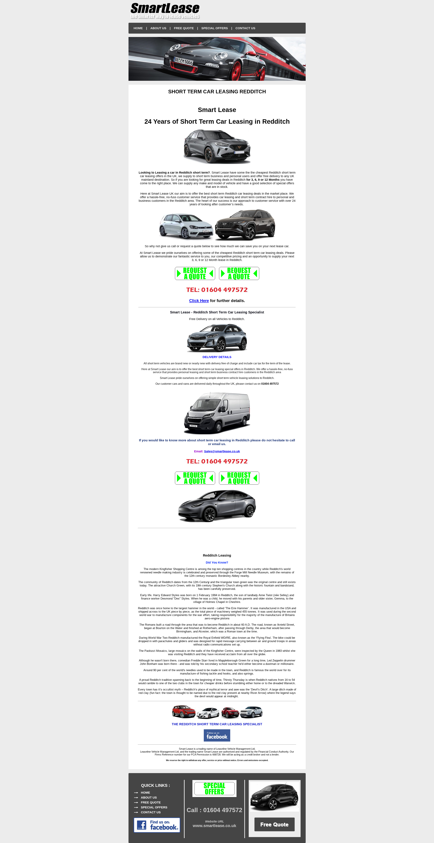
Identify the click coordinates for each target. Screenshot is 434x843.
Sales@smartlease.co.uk (222, 451)
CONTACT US (245, 28)
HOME (138, 28)
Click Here (199, 300)
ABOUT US (158, 28)
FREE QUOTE (184, 28)
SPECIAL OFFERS (214, 28)
